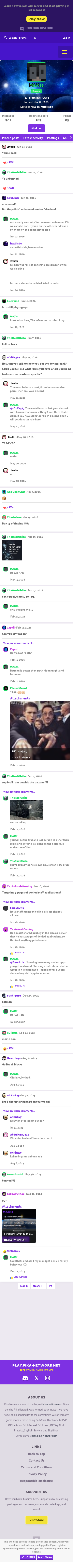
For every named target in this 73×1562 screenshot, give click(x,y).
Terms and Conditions (36, 1467)
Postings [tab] (53, 137)
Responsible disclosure (36, 1480)
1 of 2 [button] (24, 1285)
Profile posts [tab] (10, 137)
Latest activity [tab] (33, 137)
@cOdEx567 (17, 408)
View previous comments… (19, 642)
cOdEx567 (13, 357)
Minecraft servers (52, 1404)
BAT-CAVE (42, 97)
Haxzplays (14, 1058)
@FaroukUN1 (18, 962)
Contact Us (36, 1460)
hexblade (13, 197)
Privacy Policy (37, 1473)
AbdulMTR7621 (19, 1134)
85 (67, 120)
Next (36, 1285)
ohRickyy (13, 1095)
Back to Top (36, 1453)
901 (8, 120)
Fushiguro (14, 995)
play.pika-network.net (44, 1435)
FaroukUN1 (17, 907)
